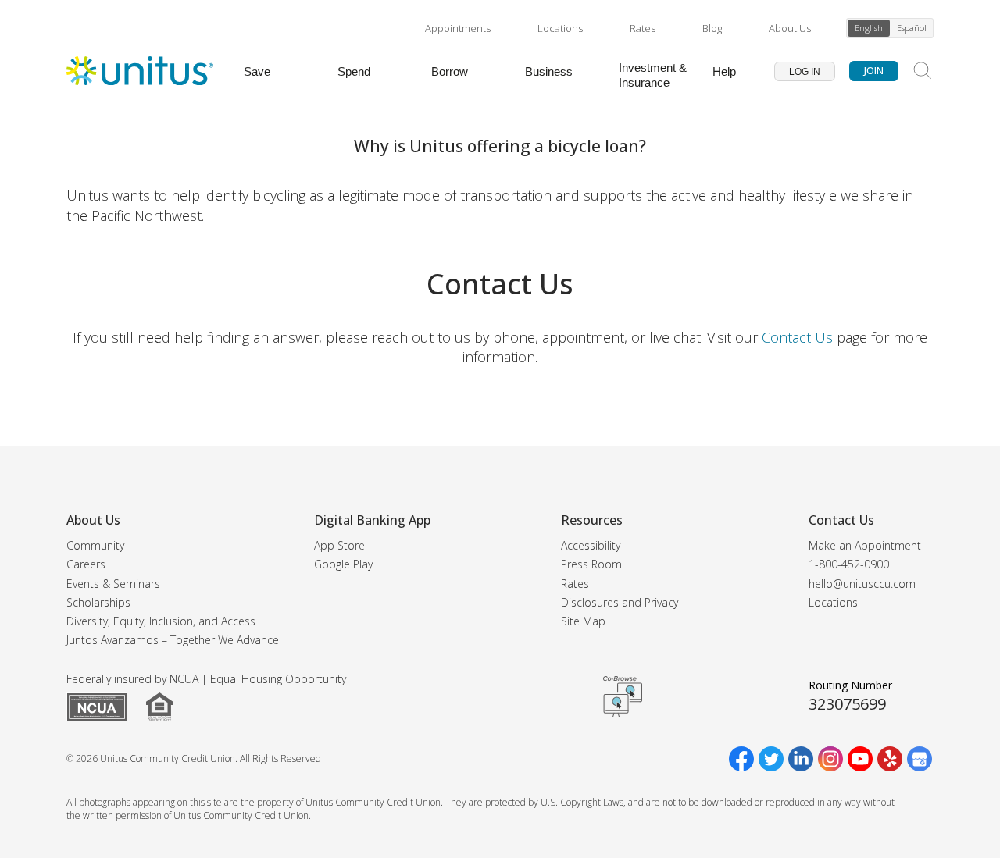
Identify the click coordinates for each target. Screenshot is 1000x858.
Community (95, 545)
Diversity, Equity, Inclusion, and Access (160, 621)
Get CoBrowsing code (622, 696)
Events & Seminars (113, 583)
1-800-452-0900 (849, 564)
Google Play (343, 564)
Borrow (449, 71)
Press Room (591, 564)
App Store (339, 545)
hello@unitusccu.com (862, 583)
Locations (560, 28)
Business (549, 71)
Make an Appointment (865, 545)
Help (724, 71)
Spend (354, 71)
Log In (804, 71)
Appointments (458, 28)
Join (874, 70)
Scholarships (98, 602)
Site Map (583, 621)
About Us (790, 28)
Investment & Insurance (653, 75)
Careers (85, 564)
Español (912, 28)
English (869, 28)
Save (257, 71)
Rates (642, 28)
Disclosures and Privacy (619, 602)
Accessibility (590, 545)
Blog (712, 28)
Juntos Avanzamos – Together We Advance (172, 639)
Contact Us (797, 337)
